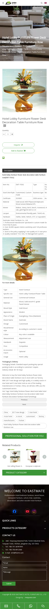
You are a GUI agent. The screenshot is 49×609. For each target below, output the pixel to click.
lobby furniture (11, 394)
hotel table (38, 391)
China (6, 412)
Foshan (21, 420)
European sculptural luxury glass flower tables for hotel (16, 466)
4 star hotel (8, 416)
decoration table (33, 394)
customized (30, 416)
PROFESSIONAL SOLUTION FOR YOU (24, 435)
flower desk (29, 391)
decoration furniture (16, 397)
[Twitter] (21, 511)
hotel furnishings (30, 397)
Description (8, 170)
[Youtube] (27, 511)
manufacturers (9, 420)
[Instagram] (34, 511)
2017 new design (18, 412)
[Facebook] (14, 511)
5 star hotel (32, 412)
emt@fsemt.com (17, 553)
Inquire (17, 145)
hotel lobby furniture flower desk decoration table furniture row (22, 425)
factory (41, 416)
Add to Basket (17, 151)
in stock (19, 416)
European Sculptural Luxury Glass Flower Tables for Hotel (34, 466)
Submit (9, 584)
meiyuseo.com (30, 597)
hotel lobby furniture (17, 391)
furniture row (22, 394)
